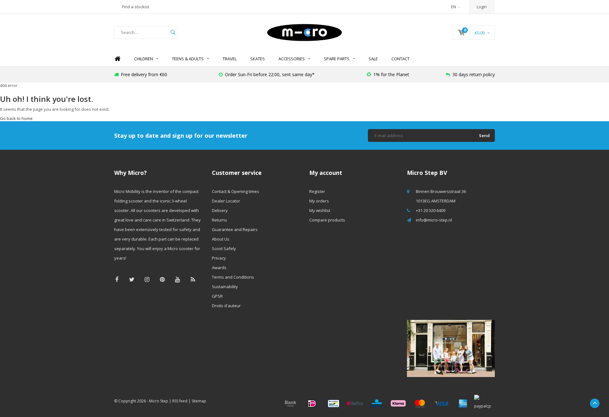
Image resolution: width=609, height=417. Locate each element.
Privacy (219, 258)
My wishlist (319, 210)
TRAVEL (230, 59)
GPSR (217, 296)
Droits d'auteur (226, 305)
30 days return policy (473, 74)
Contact (400, 59)
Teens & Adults (188, 59)
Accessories (291, 59)
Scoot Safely (224, 248)
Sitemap (199, 401)
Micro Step (158, 401)
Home (117, 59)
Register (317, 191)
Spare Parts (337, 59)
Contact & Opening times (235, 191)
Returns (219, 220)
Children (143, 59)
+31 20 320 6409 (430, 210)
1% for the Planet (391, 74)
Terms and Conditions (233, 277)
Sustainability (225, 286)
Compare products (327, 220)
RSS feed (179, 401)
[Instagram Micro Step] (147, 279)
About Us (220, 239)
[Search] (173, 32)
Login (482, 7)
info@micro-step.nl (434, 220)
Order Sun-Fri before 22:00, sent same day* (270, 74)
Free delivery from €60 (144, 74)
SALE (373, 59)
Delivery (220, 210)
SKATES (257, 59)
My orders (319, 201)
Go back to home (16, 118)
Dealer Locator (226, 201)
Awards (219, 267)
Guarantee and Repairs (235, 229)
